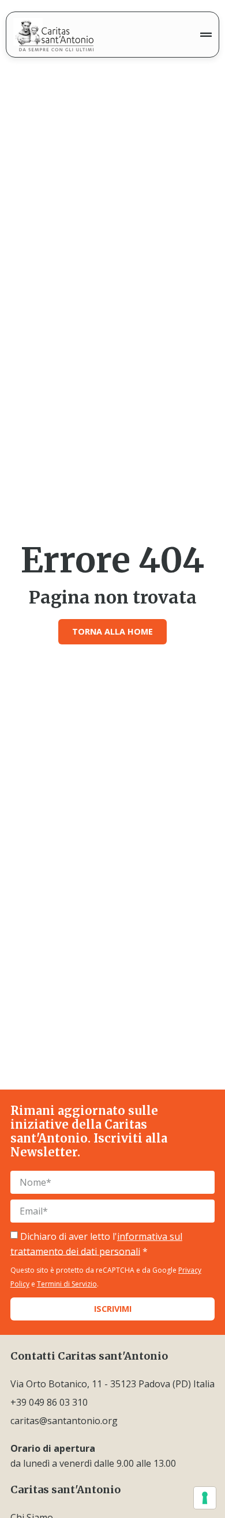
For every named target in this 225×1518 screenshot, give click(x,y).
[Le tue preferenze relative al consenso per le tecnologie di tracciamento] (205, 1498)
